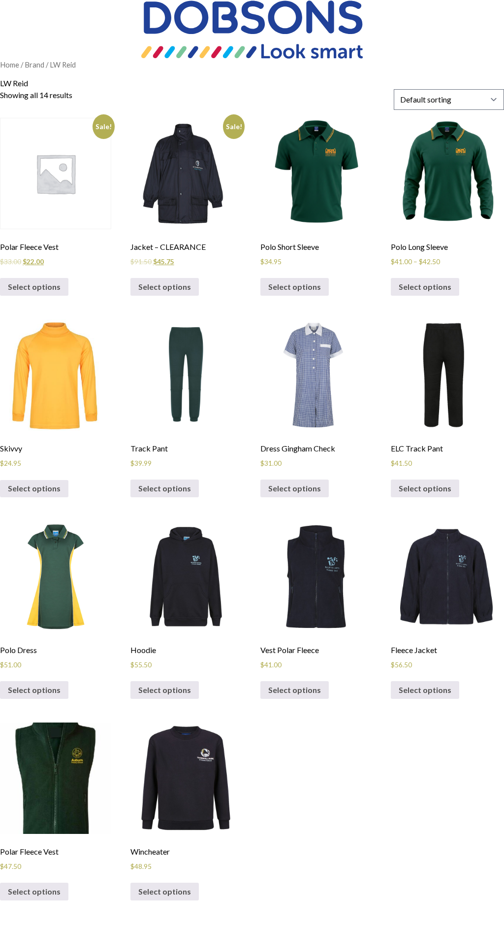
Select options (34, 286)
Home (9, 64)
